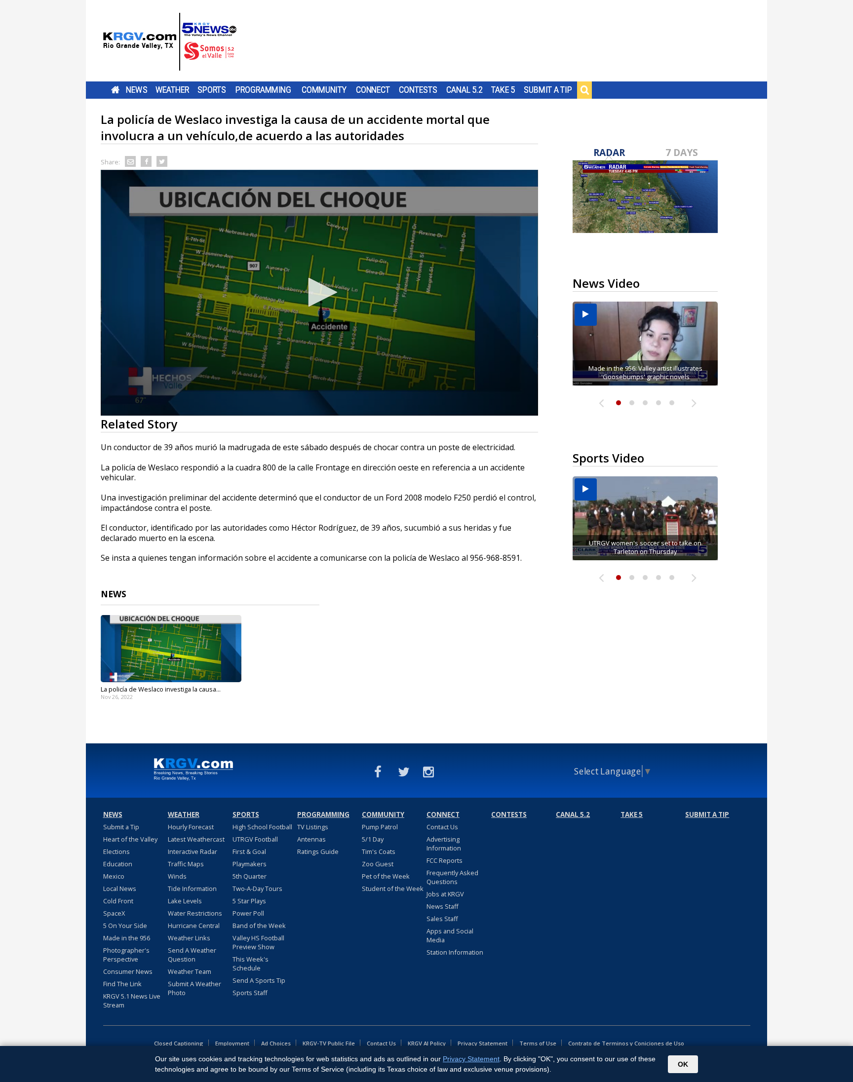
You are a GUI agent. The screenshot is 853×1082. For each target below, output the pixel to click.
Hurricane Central (194, 925)
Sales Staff (442, 918)
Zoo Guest (377, 863)
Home (115, 90)
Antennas (311, 839)
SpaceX (114, 913)
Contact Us (442, 826)
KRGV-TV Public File (329, 1043)
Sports (211, 90)
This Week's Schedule (251, 963)
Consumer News (128, 971)
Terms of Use (537, 1043)
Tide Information (192, 888)
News (136, 90)
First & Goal (249, 851)
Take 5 (503, 90)
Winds (177, 876)
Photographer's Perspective (126, 955)
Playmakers (250, 863)
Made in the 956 (126, 937)
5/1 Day (373, 839)
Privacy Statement (482, 1043)
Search (584, 90)
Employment (232, 1043)
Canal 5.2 (464, 90)
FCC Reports (444, 860)
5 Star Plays (249, 900)
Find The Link (122, 983)
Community (324, 90)
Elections (116, 851)
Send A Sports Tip (259, 980)
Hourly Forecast (191, 826)
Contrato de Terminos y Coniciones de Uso (626, 1043)
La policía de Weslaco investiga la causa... (161, 689)
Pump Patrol (380, 826)
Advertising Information (443, 843)
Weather (172, 90)
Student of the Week (393, 888)
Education (117, 863)
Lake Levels (185, 900)
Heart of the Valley (130, 839)
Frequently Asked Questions (452, 877)
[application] (319, 293)
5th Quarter (250, 876)
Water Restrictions (195, 913)
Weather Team (189, 971)
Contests (418, 90)
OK (683, 1064)
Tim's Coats (378, 851)
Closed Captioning (178, 1043)
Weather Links (189, 937)
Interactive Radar (192, 851)
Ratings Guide (318, 851)
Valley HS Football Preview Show (258, 942)
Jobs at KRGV (445, 893)
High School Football (262, 826)
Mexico (113, 876)
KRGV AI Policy (427, 1043)
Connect (373, 90)
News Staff (442, 906)
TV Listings (312, 826)
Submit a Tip (548, 90)
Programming (263, 90)
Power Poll (248, 913)
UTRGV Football (255, 839)
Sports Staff (250, 992)
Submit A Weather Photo (194, 988)
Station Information (454, 952)
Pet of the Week (386, 876)
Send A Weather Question (192, 955)
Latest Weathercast (196, 839)
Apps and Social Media (449, 935)
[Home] (170, 42)
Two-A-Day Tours (257, 888)
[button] (319, 292)
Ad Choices (276, 1043)
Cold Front (118, 900)
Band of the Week (259, 925)
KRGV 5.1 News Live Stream (131, 1000)
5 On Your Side (125, 925)
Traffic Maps (186, 863)
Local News (119, 888)
